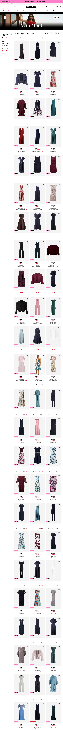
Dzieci (15, 6)
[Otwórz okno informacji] (60, 1)
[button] (49, 33)
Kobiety (3, 6)
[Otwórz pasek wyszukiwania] (60, 10)
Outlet (5, 3)
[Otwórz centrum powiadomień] (53, 7)
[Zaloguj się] (50, 6)
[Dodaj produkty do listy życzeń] (27, 42)
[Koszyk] (60, 6)
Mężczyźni (10, 6)
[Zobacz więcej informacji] (21, 67)
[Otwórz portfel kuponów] (46, 6)
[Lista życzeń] (57, 6)
